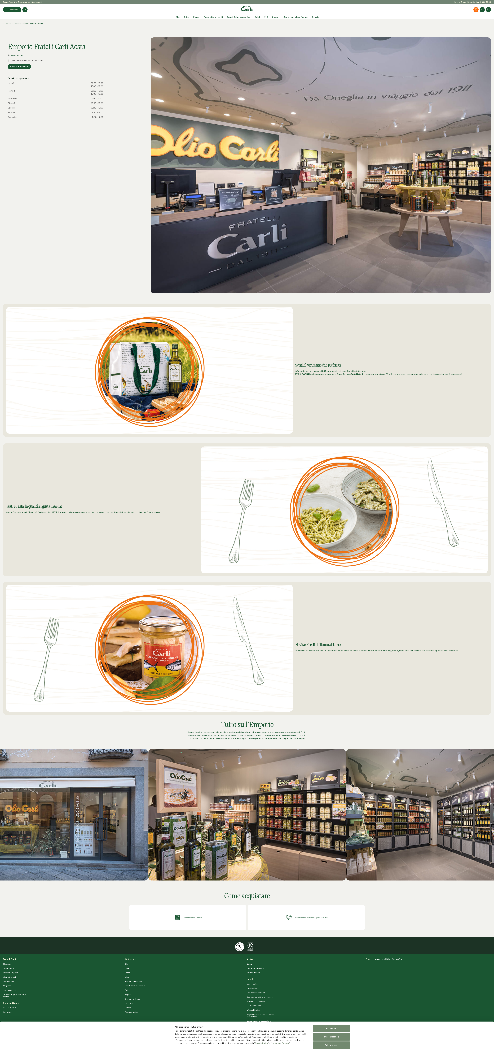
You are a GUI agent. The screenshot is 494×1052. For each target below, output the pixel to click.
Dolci (127, 990)
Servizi (249, 964)
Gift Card (129, 1003)
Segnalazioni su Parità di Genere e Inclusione (260, 1015)
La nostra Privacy (254, 984)
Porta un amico (131, 1012)
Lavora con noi (9, 990)
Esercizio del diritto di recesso (260, 997)
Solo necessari (331, 1045)
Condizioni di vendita (256, 992)
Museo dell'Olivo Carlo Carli (388, 959)
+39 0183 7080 (9, 1008)
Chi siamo (7, 964)
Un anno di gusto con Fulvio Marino (15, 995)
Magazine (7, 986)
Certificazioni (8, 981)
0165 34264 (17, 55)
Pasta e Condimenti (133, 981)
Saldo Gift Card (253, 973)
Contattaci (7, 1012)
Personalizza (330, 1037)
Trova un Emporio (10, 973)
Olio (126, 964)
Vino (127, 977)
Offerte (128, 1007)
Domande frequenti (255, 968)
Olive (127, 968)
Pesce (127, 973)
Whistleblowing (253, 1010)
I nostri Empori (461, 2)
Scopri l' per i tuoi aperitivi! (23, 2)
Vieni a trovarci (9, 977)
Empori (17, 23)
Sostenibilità (8, 968)
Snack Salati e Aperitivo (135, 986)
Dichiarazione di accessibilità (259, 1021)
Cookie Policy (261, 1043)
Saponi (128, 994)
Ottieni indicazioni (19, 66)
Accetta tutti (331, 1028)
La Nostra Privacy (280, 1043)
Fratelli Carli (8, 23)
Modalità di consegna (256, 1001)
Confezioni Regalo (132, 999)
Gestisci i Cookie (254, 1006)
